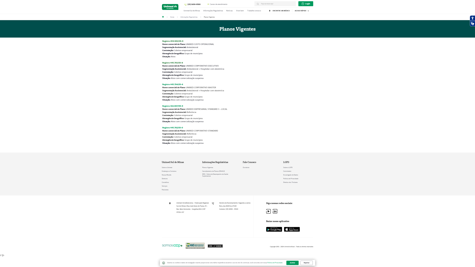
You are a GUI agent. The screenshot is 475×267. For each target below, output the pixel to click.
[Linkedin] (275, 211)
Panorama (165, 190)
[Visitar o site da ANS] (195, 245)
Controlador (287, 171)
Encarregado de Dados (290, 175)
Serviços (164, 186)
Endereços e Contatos (169, 171)
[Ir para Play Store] (274, 229)
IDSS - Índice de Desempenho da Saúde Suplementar (215, 175)
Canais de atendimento (218, 4)
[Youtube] (268, 211)
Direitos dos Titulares (290, 182)
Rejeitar (306, 263)
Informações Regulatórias (213, 11)
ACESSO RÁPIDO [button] (301, 11)
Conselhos (165, 182)
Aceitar (292, 263)
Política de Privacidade (290, 178)
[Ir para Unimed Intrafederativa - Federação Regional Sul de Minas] (170, 7)
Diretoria (164, 178)
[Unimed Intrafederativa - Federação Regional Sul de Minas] (164, 17)
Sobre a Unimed (167, 167)
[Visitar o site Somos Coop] (172, 245)
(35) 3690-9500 (194, 4)
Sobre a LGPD (287, 167)
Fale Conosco (249, 162)
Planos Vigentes (207, 167)
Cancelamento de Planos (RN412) (213, 171)
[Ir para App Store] (292, 229)
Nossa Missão (166, 175)
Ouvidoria (246, 167)
